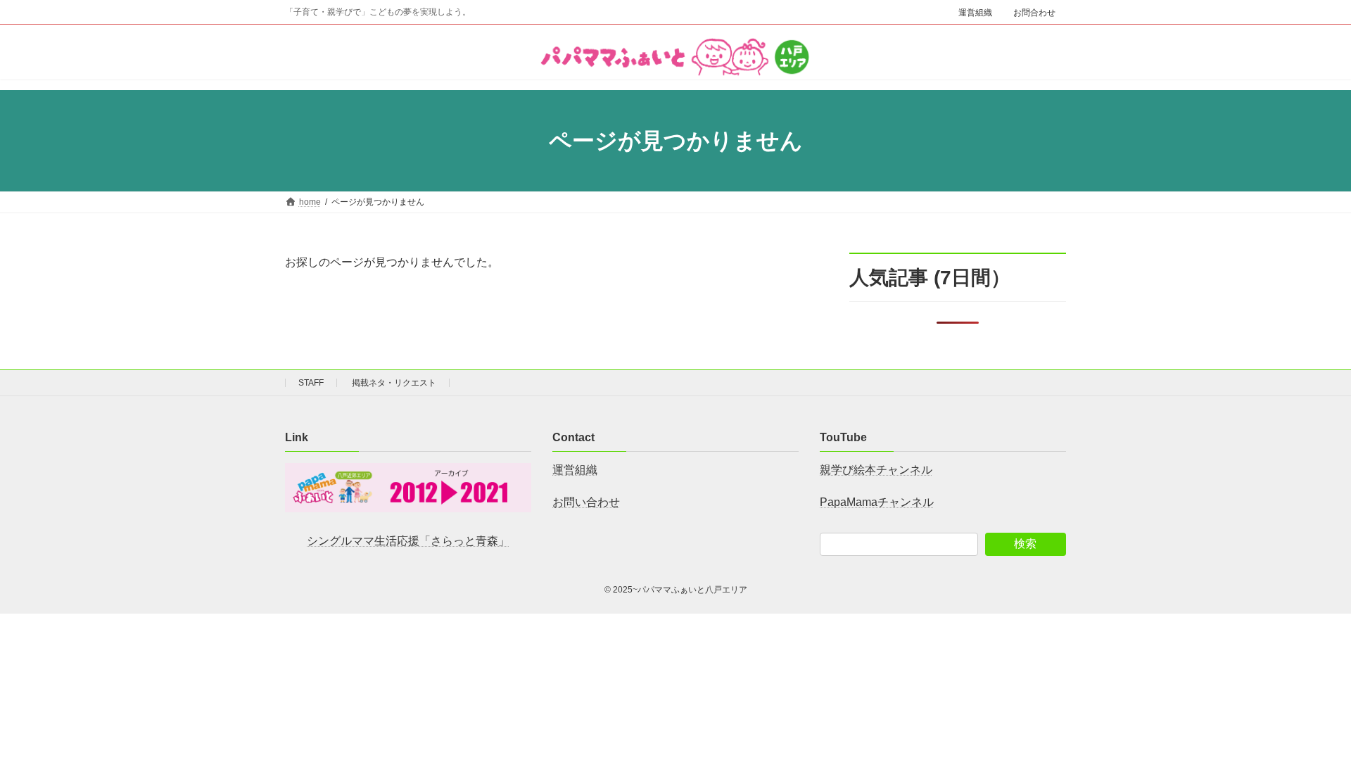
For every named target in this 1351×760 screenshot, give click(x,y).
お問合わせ (1034, 13)
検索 (1025, 544)
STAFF (311, 383)
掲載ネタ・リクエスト (394, 383)
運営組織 (975, 13)
